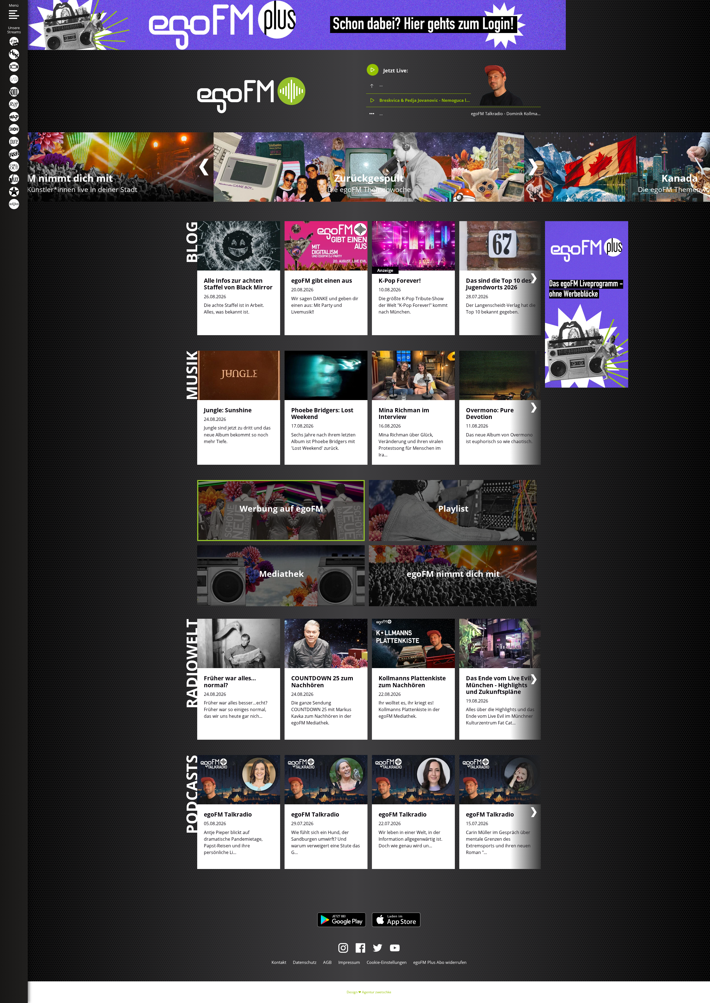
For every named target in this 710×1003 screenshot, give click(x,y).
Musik (191, 375)
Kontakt (279, 962)
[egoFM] (251, 111)
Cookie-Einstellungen (387, 962)
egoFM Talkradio (487, 113)
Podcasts (191, 794)
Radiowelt (191, 664)
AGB (327, 962)
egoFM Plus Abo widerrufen (439, 962)
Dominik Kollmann (524, 113)
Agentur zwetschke (376, 992)
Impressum (349, 962)
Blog (191, 242)
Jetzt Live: (395, 70)
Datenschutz (304, 962)
